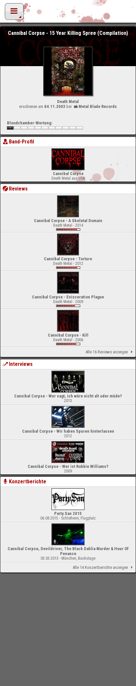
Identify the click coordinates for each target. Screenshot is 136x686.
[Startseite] (68, 13)
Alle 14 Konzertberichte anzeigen (100, 567)
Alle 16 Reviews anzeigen (106, 351)
